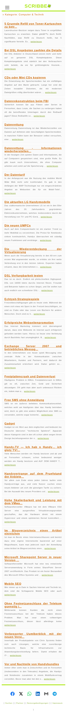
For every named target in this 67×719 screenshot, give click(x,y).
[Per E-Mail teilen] (46, 694)
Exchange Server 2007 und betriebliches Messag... (33, 348)
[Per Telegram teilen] (54, 694)
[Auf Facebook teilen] (12, 694)
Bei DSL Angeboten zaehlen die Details (33, 50)
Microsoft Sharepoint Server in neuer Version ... (33, 559)
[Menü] (7, 7)
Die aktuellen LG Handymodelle (27, 202)
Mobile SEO (12, 583)
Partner (19, 703)
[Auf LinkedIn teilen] (38, 694)
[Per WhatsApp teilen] (29, 694)
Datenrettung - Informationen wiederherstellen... (33, 150)
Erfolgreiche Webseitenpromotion (29, 322)
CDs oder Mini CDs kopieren (25, 77)
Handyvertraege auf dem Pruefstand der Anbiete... (33, 475)
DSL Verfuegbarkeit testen (23, 275)
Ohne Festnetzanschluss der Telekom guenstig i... (33, 605)
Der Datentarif (14, 174)
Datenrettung (14, 124)
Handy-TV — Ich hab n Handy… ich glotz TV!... (33, 449)
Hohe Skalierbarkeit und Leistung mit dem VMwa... (33, 502)
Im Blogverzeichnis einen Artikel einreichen (33, 532)
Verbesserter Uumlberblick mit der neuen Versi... (33, 635)
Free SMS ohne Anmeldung (24, 400)
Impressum (57, 703)
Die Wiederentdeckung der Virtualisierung (33, 251)
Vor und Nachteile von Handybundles (31, 664)
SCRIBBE (36, 6)
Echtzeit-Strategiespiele (21, 299)
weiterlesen (36, 42)
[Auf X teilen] (21, 694)
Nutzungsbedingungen (38, 703)
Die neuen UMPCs (17, 225)
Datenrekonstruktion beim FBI (26, 101)
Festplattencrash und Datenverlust (29, 376)
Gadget (9, 423)
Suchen (9, 703)
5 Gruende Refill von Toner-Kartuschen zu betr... (33, 25)
